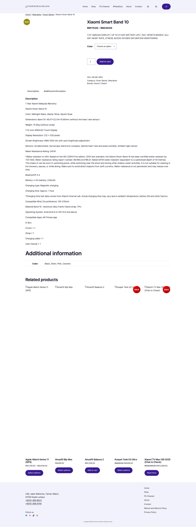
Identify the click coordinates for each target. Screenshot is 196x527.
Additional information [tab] (55, 91)
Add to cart (105, 61)
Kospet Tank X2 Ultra (126, 459)
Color (90, 46)
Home (28, 14)
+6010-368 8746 (33, 503)
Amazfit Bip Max (63, 459)
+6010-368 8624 (33, 500)
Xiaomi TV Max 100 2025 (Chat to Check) (157, 460)
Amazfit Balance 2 (94, 459)
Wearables (36, 14)
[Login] (148, 6)
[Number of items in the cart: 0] (156, 6)
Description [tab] (33, 91)
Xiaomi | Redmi (100, 83)
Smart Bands (48, 14)
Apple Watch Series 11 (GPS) (37, 460)
